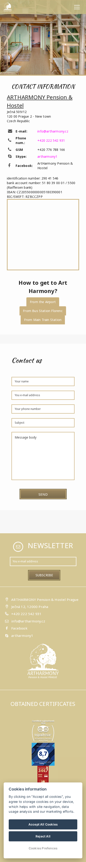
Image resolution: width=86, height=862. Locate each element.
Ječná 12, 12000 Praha (29, 606)
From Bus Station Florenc (43, 311)
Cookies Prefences (43, 848)
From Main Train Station (43, 320)
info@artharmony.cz (52, 131)
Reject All (43, 836)
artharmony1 (47, 156)
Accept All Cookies (43, 824)
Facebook (19, 628)
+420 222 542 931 (51, 140)
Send (43, 494)
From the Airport (43, 302)
